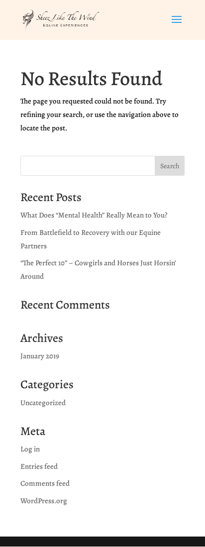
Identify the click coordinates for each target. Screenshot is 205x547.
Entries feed (39, 466)
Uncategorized (43, 403)
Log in (30, 449)
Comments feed (45, 483)
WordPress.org (43, 501)
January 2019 (39, 356)
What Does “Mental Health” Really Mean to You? (93, 215)
